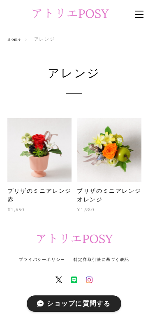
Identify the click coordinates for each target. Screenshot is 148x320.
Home (14, 39)
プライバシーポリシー (42, 259)
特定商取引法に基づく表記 (101, 259)
